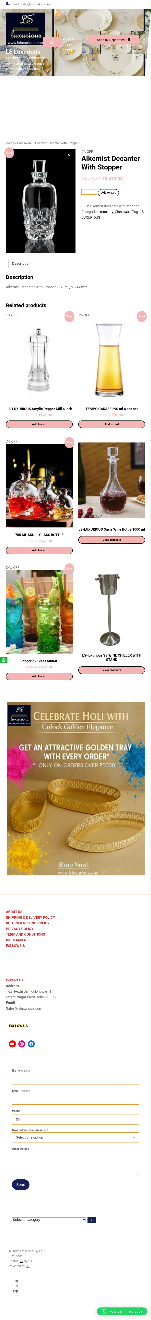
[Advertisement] (75, 105)
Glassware (24, 143)
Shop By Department (111, 40)
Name (21, 1070)
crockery (106, 212)
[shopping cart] (79, 42)
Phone (16, 1111)
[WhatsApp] (3, 660)
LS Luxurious (23, 51)
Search (53, 42)
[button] (122, 1311)
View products (111, 540)
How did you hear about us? (30, 1130)
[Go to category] (91, 1220)
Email (21, 1091)
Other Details (20, 1149)
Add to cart (108, 192)
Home (10, 143)
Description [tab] (21, 263)
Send (20, 1184)
